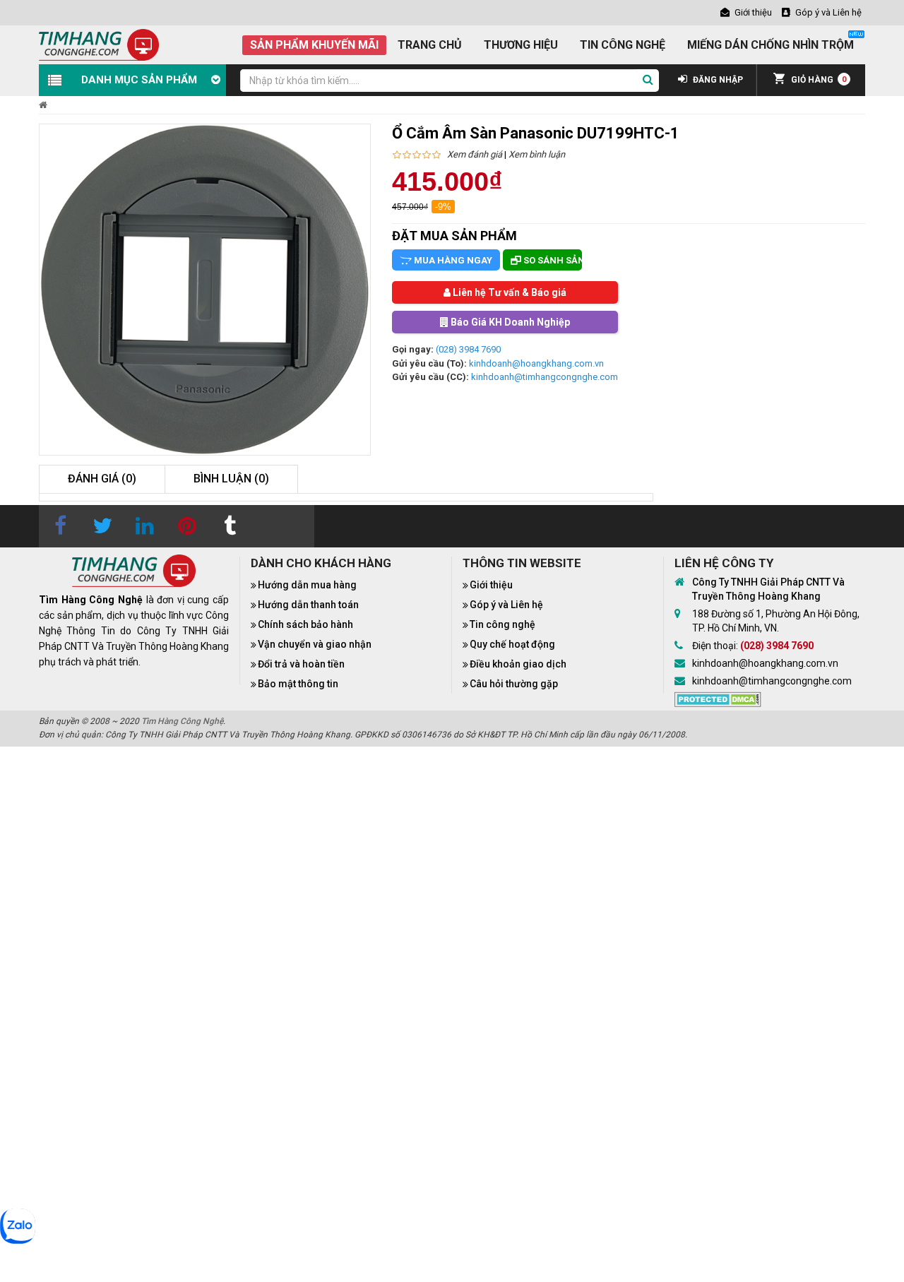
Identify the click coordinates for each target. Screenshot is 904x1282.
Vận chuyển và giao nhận (314, 644)
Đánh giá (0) (102, 478)
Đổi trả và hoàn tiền (301, 664)
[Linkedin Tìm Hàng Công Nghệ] (144, 526)
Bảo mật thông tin (298, 683)
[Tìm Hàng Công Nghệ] (99, 44)
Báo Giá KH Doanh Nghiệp (509, 322)
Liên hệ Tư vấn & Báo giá (508, 292)
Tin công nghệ (502, 624)
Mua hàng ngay (452, 260)
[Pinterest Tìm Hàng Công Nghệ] (187, 526)
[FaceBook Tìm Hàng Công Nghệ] (60, 526)
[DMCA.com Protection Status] (717, 698)
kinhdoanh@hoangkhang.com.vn (536, 363)
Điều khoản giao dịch (518, 664)
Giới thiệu (491, 584)
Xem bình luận (537, 154)
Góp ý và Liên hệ (506, 604)
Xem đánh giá (474, 154)
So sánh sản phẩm (551, 260)
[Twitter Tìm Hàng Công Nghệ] (102, 526)
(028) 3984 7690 (468, 349)
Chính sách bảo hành (305, 624)
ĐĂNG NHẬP (717, 80)
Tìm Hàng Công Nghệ (182, 721)
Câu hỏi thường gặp (514, 683)
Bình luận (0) (231, 478)
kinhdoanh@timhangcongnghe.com (544, 377)
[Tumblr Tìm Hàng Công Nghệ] (229, 526)
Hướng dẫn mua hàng (307, 584)
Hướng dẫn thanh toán (308, 604)
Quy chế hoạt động (512, 644)
